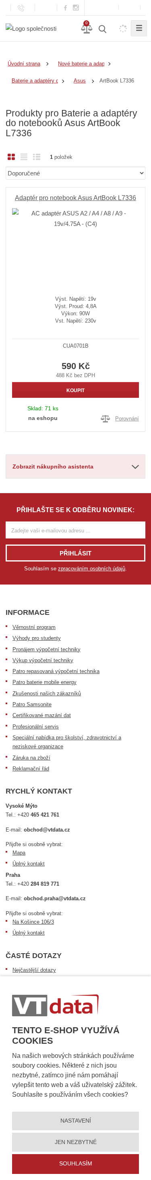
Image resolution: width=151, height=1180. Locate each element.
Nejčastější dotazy (34, 970)
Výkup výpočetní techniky (42, 660)
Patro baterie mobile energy (44, 682)
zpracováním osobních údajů (91, 569)
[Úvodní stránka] (31, 28)
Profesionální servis (35, 727)
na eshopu (43, 418)
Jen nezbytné (76, 1142)
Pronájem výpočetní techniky (46, 649)
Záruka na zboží (31, 758)
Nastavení (75, 1120)
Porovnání (127, 419)
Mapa (18, 853)
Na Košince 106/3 (33, 922)
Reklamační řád (30, 769)
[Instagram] (76, 7)
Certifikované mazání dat (41, 715)
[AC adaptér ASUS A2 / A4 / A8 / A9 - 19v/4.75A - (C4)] (75, 245)
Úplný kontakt (28, 864)
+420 (38, 815)
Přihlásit (75, 553)
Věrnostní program (34, 627)
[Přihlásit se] (129, 7)
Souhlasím (75, 1163)
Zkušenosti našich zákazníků (46, 693)
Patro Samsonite (32, 704)
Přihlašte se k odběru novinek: (75, 510)
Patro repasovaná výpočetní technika (55, 671)
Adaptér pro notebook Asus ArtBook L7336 (75, 197)
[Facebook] (65, 7)
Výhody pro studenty (36, 638)
